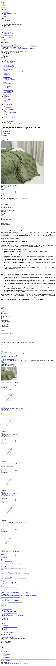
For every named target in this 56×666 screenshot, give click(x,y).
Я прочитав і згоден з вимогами (17, 602)
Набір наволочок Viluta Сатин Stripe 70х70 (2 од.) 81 (13, 522)
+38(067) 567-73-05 (8, 32)
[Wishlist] (2, 407)
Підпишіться (17, 600)
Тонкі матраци (7, 92)
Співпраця (6, 614)
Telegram (7, 654)
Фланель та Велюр (8, 83)
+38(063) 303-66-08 (8, 33)
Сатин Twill (6, 73)
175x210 (7, 436)
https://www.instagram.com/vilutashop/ (27, 595)
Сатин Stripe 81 (7, 302)
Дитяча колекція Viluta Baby (10, 68)
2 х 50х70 (3, 411)
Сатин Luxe (6, 75)
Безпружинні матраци (9, 91)
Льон (5, 82)
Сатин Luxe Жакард (8, 78)
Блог (5, 14)
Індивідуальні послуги (8, 359)
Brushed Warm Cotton (9, 65)
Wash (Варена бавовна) (9, 79)
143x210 (3, 436)
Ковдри (5, 628)
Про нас (6, 607)
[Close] (1, 1)
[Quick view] (1, 407)
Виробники (6, 619)
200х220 (11, 436)
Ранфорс (6, 70)
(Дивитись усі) (13, 210)
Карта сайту (6, 618)
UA (6, 40)
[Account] (5, 7)
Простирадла (7, 122)
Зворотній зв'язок (8, 616)
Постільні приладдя (8, 121)
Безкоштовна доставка (10, 582)
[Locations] (4, 7)
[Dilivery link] (14, 200)
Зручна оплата (8, 577)
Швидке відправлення (10, 566)
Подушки (6, 629)
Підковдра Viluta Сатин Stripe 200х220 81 (11, 463)
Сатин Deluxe (7, 77)
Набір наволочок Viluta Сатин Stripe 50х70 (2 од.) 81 (13, 408)
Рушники (6, 630)
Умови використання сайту (10, 13)
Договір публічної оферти (10, 611)
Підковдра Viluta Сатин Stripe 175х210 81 (11, 493)
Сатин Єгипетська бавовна (10, 81)
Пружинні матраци (8, 90)
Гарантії (5, 362)
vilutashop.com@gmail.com (7, 637)
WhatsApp (7, 657)
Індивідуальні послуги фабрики (12, 572)
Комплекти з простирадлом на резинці (13, 71)
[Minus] (1, 470)
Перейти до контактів (6, 37)
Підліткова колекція (8, 69)
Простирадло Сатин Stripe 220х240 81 (10, 551)
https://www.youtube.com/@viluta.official (10, 597)
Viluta (8, 186)
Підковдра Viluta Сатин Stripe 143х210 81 (11, 434)
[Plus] (16, 470)
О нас (5, 9)
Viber (6, 656)
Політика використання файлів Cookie (13, 615)
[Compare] (4, 407)
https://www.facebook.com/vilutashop (9, 595)
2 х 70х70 (8, 411)
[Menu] (1, 7)
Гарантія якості (8, 561)
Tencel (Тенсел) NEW (9, 66)
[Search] (2, 7)
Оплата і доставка (8, 10)
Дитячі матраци (7, 94)
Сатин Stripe (7, 74)
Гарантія (6, 12)
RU (9, 40)
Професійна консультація (11, 587)
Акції (5, 16)
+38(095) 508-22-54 (8, 35)
